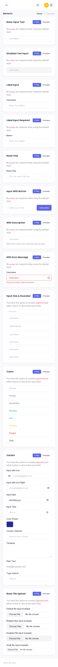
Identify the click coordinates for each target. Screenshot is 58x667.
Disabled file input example (19, 633)
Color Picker (12, 519)
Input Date (11, 494)
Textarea (10, 543)
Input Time (11, 507)
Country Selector (14, 531)
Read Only (11, 171)
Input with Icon (13, 470)
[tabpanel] (29, 38)
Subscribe (44, 208)
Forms (39, 13)
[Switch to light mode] (46, 5)
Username (11, 100)
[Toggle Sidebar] (6, 5)
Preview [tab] (46, 22)
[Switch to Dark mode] (51, 5)
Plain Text (11, 561)
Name (9, 135)
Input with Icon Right (15, 482)
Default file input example (18, 609)
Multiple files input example (19, 621)
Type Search (12, 573)
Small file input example (17, 645)
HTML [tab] (36, 22)
